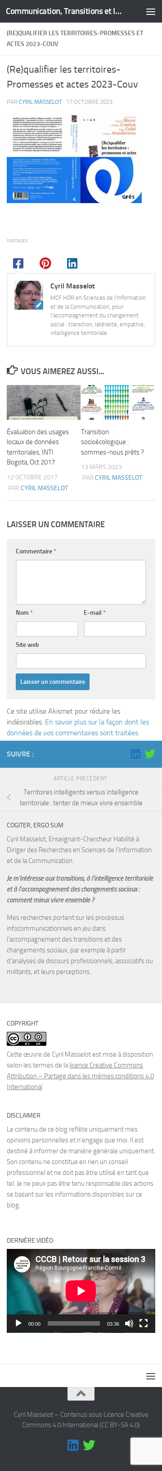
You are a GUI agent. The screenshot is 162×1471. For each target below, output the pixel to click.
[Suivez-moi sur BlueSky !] (149, 753)
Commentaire (36, 551)
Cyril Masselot (40, 101)
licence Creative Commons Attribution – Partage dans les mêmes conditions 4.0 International (80, 1076)
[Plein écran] (143, 1323)
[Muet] (129, 1323)
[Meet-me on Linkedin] (135, 753)
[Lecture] (18, 1323)
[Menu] (151, 11)
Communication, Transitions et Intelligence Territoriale (64, 11)
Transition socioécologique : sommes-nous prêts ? (112, 442)
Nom (24, 613)
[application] (81, 1291)
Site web (27, 645)
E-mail (95, 613)
